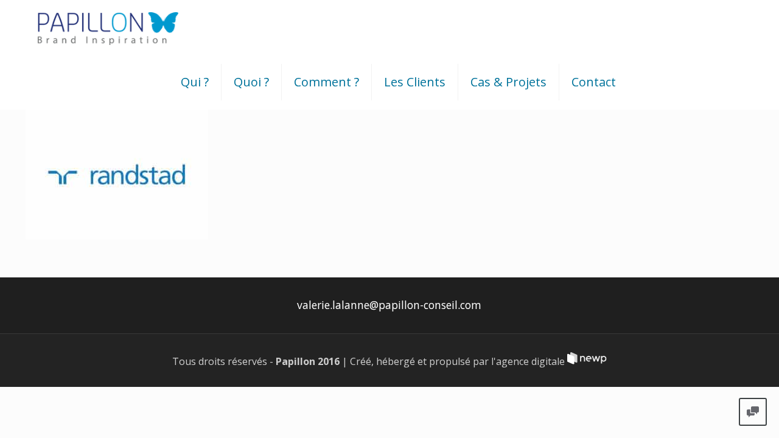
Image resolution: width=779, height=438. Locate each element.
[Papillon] (108, 27)
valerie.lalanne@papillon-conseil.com (389, 304)
